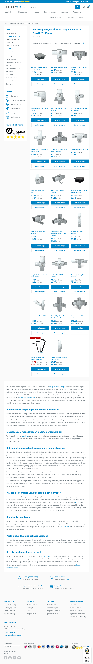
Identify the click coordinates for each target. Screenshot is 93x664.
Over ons (73, 605)
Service (81, 18)
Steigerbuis (7, 12)
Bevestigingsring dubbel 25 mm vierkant (39, 150)
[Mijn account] (84, 7)
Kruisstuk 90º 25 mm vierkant (37, 191)
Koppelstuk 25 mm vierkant (77, 233)
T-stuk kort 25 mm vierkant (59, 67)
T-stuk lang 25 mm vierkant (79, 149)
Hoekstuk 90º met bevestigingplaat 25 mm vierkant (58, 233)
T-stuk (77, 502)
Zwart (9, 42)
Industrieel (64, 12)
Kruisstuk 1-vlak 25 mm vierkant (58, 276)
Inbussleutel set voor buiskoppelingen (38, 358)
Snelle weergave (40, 84)
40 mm (11, 54)
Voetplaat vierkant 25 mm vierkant (59, 109)
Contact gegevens (10, 608)
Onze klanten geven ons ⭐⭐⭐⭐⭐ (17, 2)
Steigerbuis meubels (53, 611)
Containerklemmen (13, 62)
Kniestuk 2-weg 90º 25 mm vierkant (39, 109)
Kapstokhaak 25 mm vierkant (57, 191)
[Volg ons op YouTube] (19, 657)
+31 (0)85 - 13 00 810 (10, 632)
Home (5, 23)
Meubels (36, 12)
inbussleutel (65, 527)
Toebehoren (77, 12)
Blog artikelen (31, 614)
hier (68, 579)
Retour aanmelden (10, 611)
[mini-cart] (88, 7)
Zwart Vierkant (12, 57)
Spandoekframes (50, 12)
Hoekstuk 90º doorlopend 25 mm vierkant (59, 150)
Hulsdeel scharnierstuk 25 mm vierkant (59, 358)
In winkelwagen (40, 79)
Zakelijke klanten (75, 608)
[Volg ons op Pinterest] (14, 657)
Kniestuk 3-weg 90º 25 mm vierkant (79, 68)
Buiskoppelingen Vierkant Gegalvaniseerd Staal (23, 23)
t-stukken (25, 436)
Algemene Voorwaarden (78, 614)
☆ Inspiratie (70, 18)
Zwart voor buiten (13, 45)
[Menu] (90, 648)
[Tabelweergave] (83, 43)
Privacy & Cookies (76, 611)
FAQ (28, 611)
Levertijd (30, 608)
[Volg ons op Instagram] (10, 657)
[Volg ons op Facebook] (5, 657)
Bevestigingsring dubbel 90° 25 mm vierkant (58, 317)
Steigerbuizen (51, 605)
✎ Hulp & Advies (55, 18)
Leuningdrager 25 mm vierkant (38, 233)
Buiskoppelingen (22, 12)
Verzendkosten (32, 605)
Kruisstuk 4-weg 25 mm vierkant (78, 317)
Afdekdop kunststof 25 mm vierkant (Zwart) (79, 191)
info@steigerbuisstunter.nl (13, 635)
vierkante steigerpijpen (27, 398)
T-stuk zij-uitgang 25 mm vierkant (78, 276)
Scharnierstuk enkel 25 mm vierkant (39, 317)
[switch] (87, 661)
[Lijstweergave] (86, 43)
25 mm (11, 51)
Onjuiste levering (9, 614)
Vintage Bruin (11, 60)
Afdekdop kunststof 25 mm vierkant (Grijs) (39, 68)
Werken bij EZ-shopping (78, 617)
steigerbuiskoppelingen (57, 387)
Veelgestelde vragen (10, 605)
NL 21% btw (8, 647)
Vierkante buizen (46, 556)
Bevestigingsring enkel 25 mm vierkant (79, 109)
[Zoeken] (77, 7)
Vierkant (10, 48)
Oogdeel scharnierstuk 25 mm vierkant (39, 276)
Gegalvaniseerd (12, 39)
